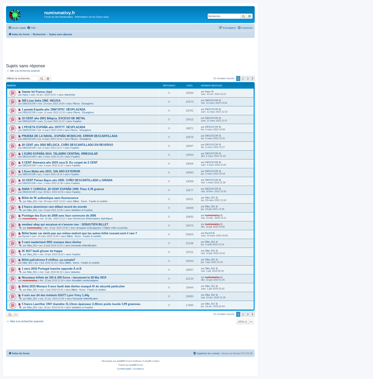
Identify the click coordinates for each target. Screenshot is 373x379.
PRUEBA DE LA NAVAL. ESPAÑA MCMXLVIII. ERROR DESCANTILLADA (69, 136)
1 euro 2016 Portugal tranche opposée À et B (51, 268)
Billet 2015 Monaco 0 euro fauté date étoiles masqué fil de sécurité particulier (73, 286)
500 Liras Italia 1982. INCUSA (41, 100)
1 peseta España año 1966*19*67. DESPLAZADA (53, 109)
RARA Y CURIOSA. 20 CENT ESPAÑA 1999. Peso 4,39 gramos (63, 189)
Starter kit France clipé (37, 91)
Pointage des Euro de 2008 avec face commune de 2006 (59, 215)
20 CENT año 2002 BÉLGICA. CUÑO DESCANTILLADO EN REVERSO (67, 144)
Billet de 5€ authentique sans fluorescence (50, 198)
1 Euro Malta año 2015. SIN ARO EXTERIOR (51, 171)
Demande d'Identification (83, 245)
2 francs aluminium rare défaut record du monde (54, 206)
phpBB (120, 361)
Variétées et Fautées (82, 210)
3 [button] (247, 78)
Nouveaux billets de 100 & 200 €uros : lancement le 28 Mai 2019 (64, 277)
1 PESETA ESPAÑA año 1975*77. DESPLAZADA (53, 127)
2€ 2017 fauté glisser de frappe (42, 251)
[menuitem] (31, 27)
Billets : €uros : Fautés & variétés (90, 201)
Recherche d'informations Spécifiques (93, 218)
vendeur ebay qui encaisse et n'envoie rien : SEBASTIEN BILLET (65, 224)
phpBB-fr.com (136, 365)
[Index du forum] (25, 14)
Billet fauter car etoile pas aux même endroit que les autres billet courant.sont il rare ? (79, 233)
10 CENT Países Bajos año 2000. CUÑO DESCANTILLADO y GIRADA (67, 180)
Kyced (25, 236)
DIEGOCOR (29, 103)
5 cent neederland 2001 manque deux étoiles (51, 242)
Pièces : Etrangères (83, 103)
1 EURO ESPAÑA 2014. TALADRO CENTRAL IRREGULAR (60, 153)
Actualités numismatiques (85, 280)
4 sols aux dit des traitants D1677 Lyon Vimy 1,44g (55, 295)
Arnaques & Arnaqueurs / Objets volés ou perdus (102, 227)
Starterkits (69, 94)
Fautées (77, 121)
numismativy (29, 218)
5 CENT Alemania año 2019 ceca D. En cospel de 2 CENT (60, 162)
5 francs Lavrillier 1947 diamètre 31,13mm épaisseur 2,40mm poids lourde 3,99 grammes (81, 304)
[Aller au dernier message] (212, 91)
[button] (252, 78)
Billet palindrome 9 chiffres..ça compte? (48, 259)
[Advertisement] (130, 50)
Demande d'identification (85, 298)
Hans (25, 94)
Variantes (75, 272)
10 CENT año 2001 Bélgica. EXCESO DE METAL (53, 118)
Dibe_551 (32, 201)
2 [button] (243, 78)
